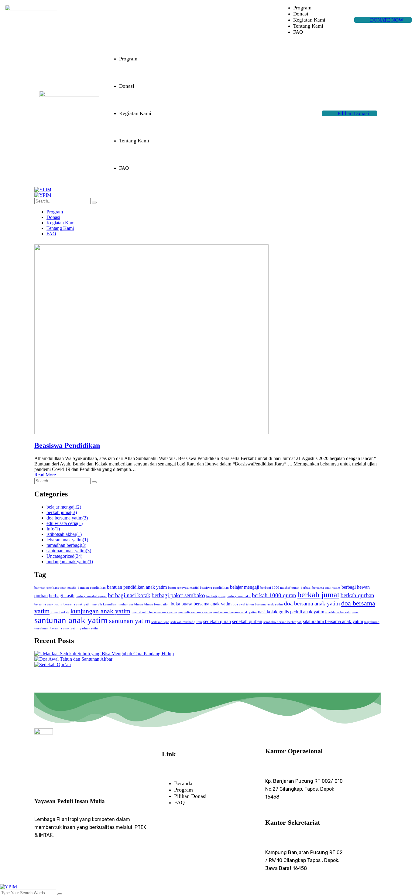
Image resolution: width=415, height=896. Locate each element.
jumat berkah (60, 612)
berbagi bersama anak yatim (320, 587)
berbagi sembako (239, 596)
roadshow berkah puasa (341, 612)
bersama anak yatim (48, 604)
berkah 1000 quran (274, 595)
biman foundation (157, 604)
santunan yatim (129, 621)
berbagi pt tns (215, 596)
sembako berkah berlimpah (282, 622)
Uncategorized (64, 556)
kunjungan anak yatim (100, 611)
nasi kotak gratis (273, 611)
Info (53, 528)
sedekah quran (217, 621)
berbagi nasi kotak (129, 595)
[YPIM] (42, 189)
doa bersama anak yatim (312, 603)
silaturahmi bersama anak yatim (333, 621)
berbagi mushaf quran (91, 596)
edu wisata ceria (64, 523)
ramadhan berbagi (66, 545)
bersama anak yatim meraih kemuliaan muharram (98, 604)
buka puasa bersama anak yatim (201, 603)
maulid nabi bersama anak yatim (154, 612)
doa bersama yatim (67, 517)
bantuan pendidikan (92, 587)
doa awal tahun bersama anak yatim (258, 604)
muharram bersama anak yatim (235, 612)
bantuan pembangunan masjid (55, 587)
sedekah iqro (160, 622)
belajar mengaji (63, 506)
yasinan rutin (89, 628)
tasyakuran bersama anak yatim (56, 628)
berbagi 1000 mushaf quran (280, 587)
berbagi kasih (61, 595)
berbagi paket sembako (178, 595)
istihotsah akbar (64, 534)
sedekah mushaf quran (186, 622)
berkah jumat (61, 512)
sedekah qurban (247, 621)
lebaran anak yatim (67, 539)
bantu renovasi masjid (183, 587)
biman (138, 604)
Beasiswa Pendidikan (67, 445)
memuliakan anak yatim (195, 612)
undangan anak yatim (69, 561)
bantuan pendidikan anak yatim (137, 587)
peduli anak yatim (307, 611)
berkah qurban (357, 595)
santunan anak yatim (68, 550)
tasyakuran (371, 622)
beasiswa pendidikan (214, 587)
